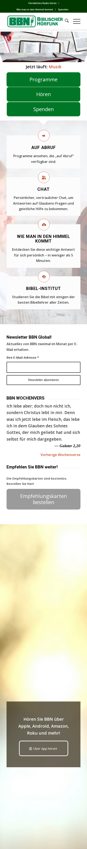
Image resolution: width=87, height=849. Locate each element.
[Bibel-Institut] (44, 276)
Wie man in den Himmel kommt (34, 9)
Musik (55, 67)
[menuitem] (42, 3)
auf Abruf (43, 147)
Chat (43, 189)
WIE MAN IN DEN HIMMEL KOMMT (43, 239)
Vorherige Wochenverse (60, 454)
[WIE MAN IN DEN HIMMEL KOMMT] (44, 224)
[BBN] (36, 21)
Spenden (63, 9)
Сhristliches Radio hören (42, 3)
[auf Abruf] (44, 135)
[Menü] (74, 21)
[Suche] (65, 21)
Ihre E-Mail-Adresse (23, 357)
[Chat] (44, 177)
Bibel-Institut (43, 288)
